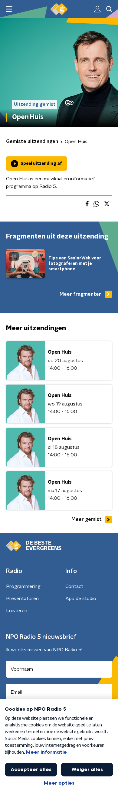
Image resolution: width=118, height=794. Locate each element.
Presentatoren (22, 598)
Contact (74, 586)
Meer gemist (86, 519)
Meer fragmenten (81, 294)
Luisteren (16, 610)
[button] (9, 9)
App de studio (80, 598)
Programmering (23, 586)
